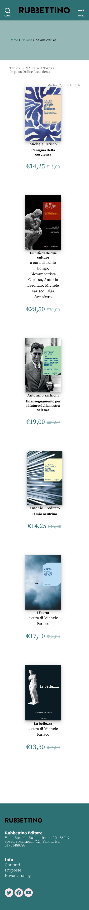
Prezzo (35, 68)
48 (64, 85)
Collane (27, 40)
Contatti (12, 865)
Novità (47, 68)
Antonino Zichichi (43, 395)
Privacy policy (18, 875)
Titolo (13, 68)
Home (13, 40)
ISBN (24, 68)
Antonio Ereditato (44, 508)
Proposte (13, 870)
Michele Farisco (43, 144)
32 (59, 85)
